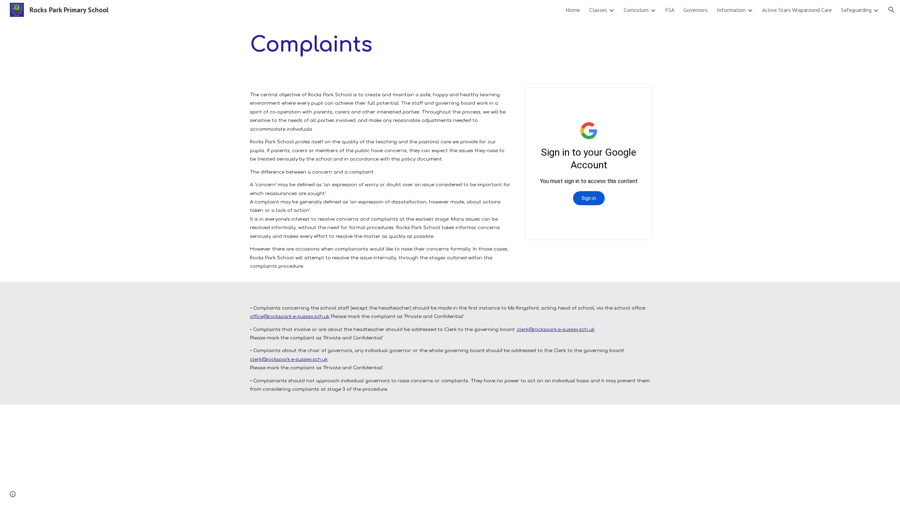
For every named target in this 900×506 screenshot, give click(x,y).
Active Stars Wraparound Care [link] (797, 9)
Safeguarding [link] (856, 9)
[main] (346, 44)
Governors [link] (695, 9)
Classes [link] (598, 9)
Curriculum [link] (636, 9)
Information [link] (731, 9)
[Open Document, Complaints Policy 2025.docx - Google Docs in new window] (639, 96)
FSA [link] (669, 9)
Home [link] (573, 9)
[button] (891, 9)
